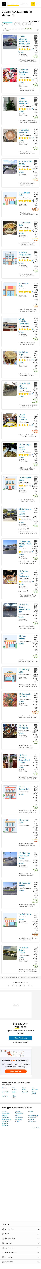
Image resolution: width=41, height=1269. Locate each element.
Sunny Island (34, 1092)
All (19, 24)
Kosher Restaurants (5, 1112)
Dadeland (25, 1092)
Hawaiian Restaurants (5, 1116)
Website (21, 52)
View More (36, 1128)
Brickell (14, 1092)
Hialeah (4, 1088)
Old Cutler (5, 1096)
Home (3, 977)
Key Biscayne (35, 1088)
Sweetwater (5, 1092)
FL (8, 977)
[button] (38, 4)
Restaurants (21, 977)
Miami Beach (24, 1088)
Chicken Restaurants (32, 1120)
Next (31, 985)
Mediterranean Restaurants (6, 1120)
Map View (9, 24)
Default (34, 21)
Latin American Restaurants (33, 1116)
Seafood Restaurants (19, 1112)
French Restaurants (19, 1116)
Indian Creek (14, 1097)
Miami (13, 977)
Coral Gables (14, 1088)
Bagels (30, 1111)
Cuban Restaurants (24, 46)
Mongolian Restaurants (5, 1124)
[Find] (33, 4)
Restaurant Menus (18, 1120)
